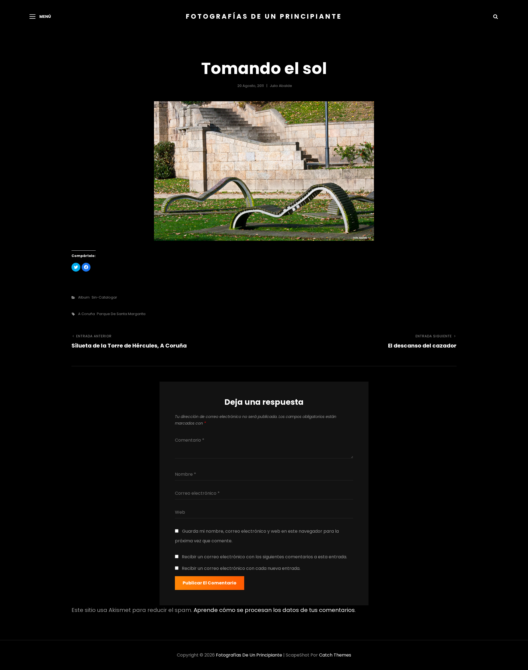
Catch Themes (335, 655)
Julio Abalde (281, 85)
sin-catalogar (104, 297)
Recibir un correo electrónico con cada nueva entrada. (241, 568)
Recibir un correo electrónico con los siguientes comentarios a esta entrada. (264, 557)
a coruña (86, 313)
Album (84, 297)
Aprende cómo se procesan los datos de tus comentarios (274, 610)
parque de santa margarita (121, 313)
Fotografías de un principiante (264, 16)
